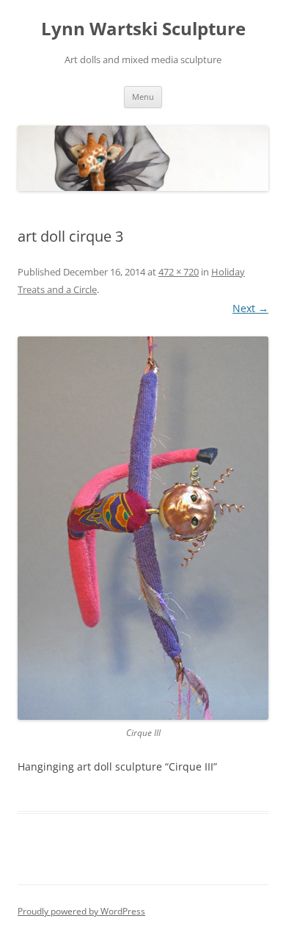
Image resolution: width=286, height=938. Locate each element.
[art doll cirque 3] (143, 528)
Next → (250, 308)
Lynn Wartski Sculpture (143, 29)
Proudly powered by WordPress (81, 911)
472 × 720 (178, 271)
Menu (143, 96)
